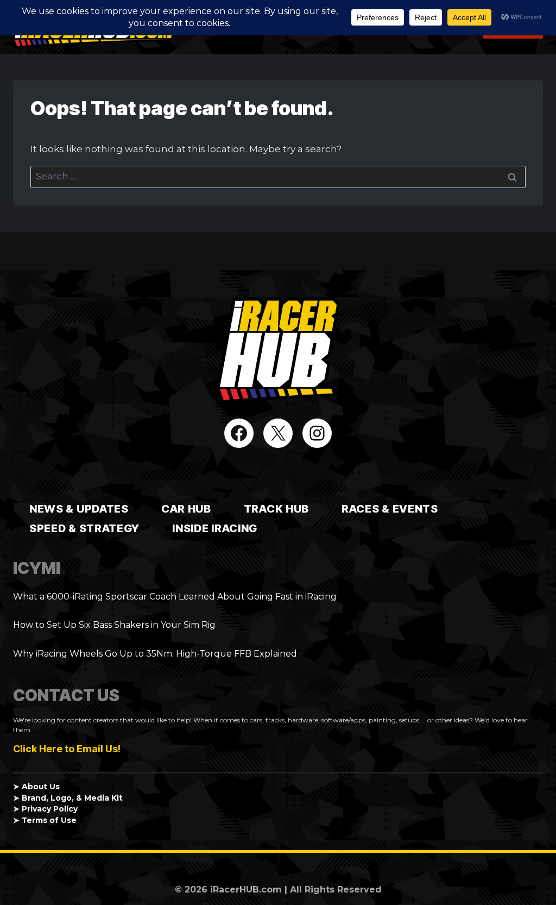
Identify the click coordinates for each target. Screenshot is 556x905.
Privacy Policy (50, 808)
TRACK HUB (276, 508)
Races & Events (390, 508)
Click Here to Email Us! (67, 748)
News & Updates (79, 508)
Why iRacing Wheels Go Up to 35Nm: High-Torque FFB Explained (155, 653)
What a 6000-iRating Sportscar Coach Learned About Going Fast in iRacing (175, 596)
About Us (41, 786)
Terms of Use (49, 820)
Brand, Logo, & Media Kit (72, 798)
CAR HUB (186, 508)
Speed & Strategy (84, 528)
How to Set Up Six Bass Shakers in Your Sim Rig (114, 625)
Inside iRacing (214, 528)
